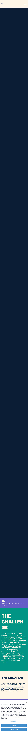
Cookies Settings (14, 721)
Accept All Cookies (14, 729)
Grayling (2, 3)
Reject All (14, 725)
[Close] (26, 702)
